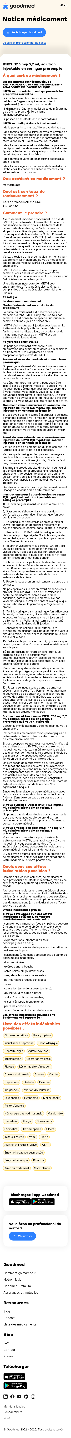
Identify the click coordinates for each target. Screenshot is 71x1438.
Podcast (9, 1318)
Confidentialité (12, 1412)
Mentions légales (14, 1406)
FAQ (6, 1343)
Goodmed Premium (17, 1286)
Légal (6, 1417)
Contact (9, 1350)
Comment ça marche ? (19, 1273)
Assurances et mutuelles (20, 1292)
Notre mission (13, 1279)
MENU (64, 5)
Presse (8, 1356)
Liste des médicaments (19, 1324)
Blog (6, 1311)
